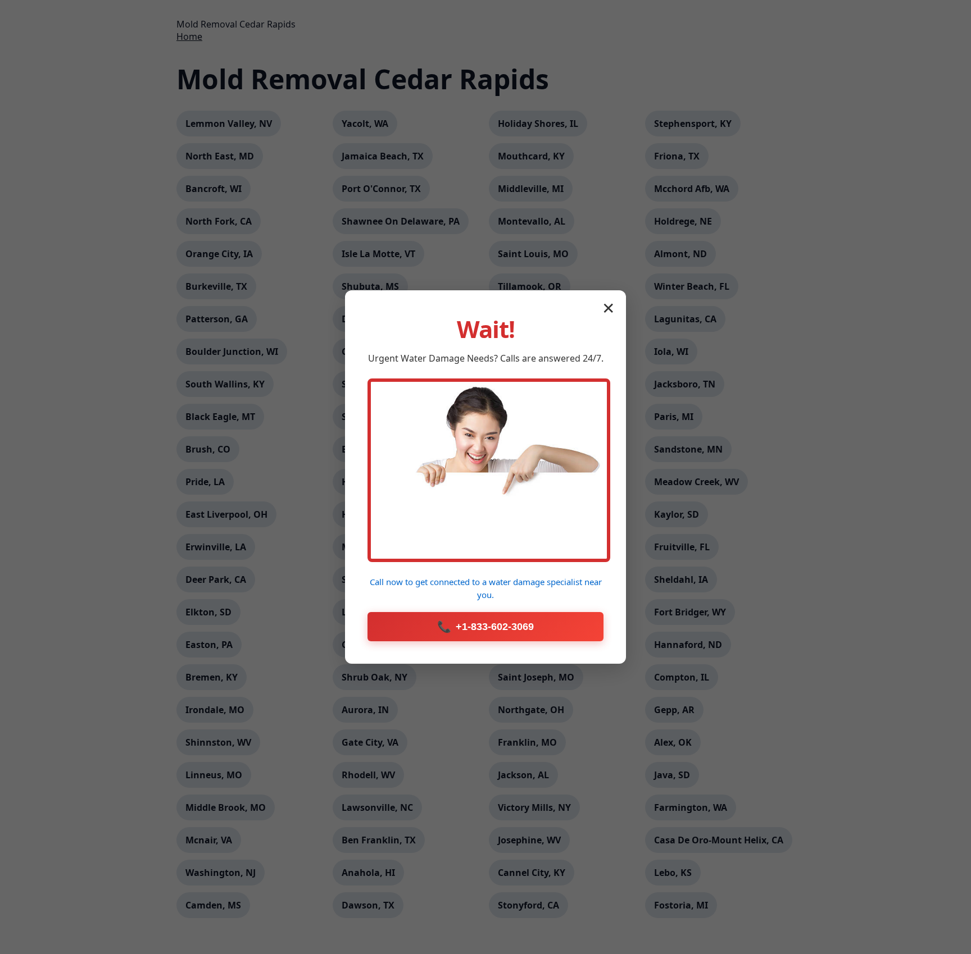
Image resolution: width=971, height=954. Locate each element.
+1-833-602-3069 (485, 626)
